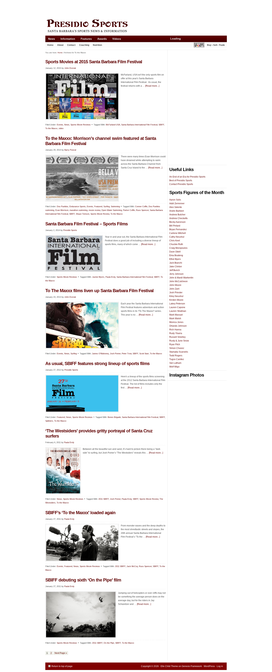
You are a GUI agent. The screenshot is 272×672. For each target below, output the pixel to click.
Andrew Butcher (177, 214)
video (61, 128)
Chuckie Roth (176, 244)
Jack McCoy (132, 566)
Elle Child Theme (169, 666)
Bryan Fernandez (178, 229)
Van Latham (175, 363)
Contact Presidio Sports (181, 184)
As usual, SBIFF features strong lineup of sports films (97, 363)
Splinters (49, 421)
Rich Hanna (175, 329)
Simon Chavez (176, 348)
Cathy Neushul (176, 237)
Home (50, 45)
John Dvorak (70, 68)
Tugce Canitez (176, 359)
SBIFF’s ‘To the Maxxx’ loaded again (80, 512)
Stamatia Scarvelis (178, 352)
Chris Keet (174, 240)
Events (60, 125)
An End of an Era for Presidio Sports (187, 176)
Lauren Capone (177, 307)
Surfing (106, 206)
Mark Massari (176, 314)
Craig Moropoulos (178, 248)
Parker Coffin (129, 210)
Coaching (84, 45)
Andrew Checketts (178, 218)
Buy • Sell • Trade (216, 45)
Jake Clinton (175, 266)
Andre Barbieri (176, 211)
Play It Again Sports (199, 45)
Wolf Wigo (174, 366)
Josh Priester (175, 292)
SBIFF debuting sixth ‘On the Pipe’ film (83, 579)
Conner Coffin (141, 206)
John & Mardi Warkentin (181, 277)
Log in (220, 666)
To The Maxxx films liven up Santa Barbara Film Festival (99, 290)
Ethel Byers (175, 259)
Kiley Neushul (176, 296)
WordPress (209, 666)
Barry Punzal (70, 150)
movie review (94, 210)
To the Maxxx (51, 128)
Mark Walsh (175, 318)
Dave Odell (175, 251)
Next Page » (61, 653)
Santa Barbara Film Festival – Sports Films (86, 223)
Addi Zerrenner (176, 203)
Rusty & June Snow (179, 340)
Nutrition (97, 45)
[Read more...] (152, 86)
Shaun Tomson (82, 214)
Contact (71, 45)
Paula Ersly (110, 277)
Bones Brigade (114, 417)
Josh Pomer (115, 353)
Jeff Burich (174, 270)
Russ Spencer (142, 210)
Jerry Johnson (176, 274)
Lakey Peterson (177, 303)
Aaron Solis (175, 199)
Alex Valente (175, 207)
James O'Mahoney (100, 353)
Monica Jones (176, 322)
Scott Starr (144, 353)
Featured (98, 206)
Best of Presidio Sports (180, 180)
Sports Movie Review (99, 214)
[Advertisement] (112, 8)
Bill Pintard (174, 225)
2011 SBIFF (103, 499)
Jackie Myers (98, 277)
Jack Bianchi (175, 263)
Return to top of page (62, 666)
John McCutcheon (178, 281)
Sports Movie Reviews (80, 125)
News (50, 39)
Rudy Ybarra (175, 333)
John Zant (174, 288)
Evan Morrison (61, 210)
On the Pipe (109, 643)
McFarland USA (113, 125)
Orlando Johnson (178, 326)
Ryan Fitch (174, 344)
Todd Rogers (175, 355)
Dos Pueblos (62, 206)
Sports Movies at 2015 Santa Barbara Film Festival (93, 61)
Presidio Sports (136, 26)
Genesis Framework (192, 666)
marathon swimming (79, 210)
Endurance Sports (77, 206)
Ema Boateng (176, 255)
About (59, 46)
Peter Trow (127, 353)
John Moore (175, 285)
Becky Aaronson (177, 222)
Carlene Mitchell (177, 233)
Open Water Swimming (111, 210)
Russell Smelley (177, 337)
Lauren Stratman (177, 311)
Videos (116, 38)
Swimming (115, 206)
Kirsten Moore (176, 300)
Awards (101, 39)
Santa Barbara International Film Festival (139, 125)
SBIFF (161, 125)
